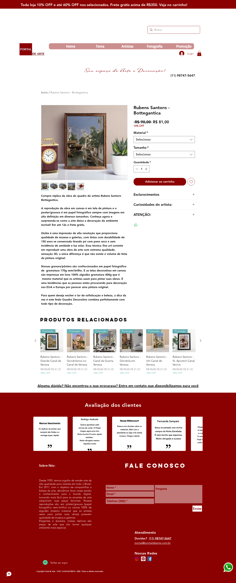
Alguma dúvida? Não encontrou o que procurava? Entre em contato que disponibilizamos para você (118, 386)
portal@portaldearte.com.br (153, 543)
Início (44, 92)
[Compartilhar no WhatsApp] (136, 225)
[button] (199, 53)
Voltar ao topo (59, 562)
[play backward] (37, 434)
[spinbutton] (141, 169)
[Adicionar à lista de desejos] (191, 182)
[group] (118, 354)
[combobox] (164, 139)
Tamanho (141, 148)
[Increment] (146, 169)
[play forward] (198, 434)
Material (141, 133)
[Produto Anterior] (35, 341)
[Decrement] (136, 169)
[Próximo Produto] (201, 341)
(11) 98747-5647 (160, 538)
